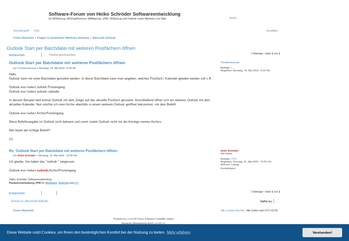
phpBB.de (159, 223)
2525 (234, 158)
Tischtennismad (230, 62)
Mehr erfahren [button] (178, 232)
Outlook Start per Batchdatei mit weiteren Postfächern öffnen (71, 48)
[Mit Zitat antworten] (209, 64)
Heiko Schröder (230, 150)
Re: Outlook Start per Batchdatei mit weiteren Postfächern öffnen (63, 151)
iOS (76, 182)
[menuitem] (34, 30)
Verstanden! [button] (322, 232)
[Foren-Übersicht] (28, 15)
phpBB (131, 218)
